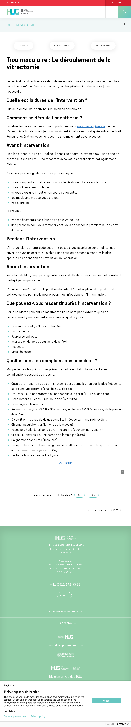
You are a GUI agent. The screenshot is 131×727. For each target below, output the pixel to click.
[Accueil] (20, 12)
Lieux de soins (63, 623)
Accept (106, 700)
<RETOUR (65, 463)
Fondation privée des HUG (65, 645)
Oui (79, 495)
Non (93, 495)
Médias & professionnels (63, 612)
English (8, 685)
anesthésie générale (91, 126)
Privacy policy (38, 716)
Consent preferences (15, 716)
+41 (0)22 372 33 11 (65, 585)
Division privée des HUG (65, 677)
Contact (64, 595)
